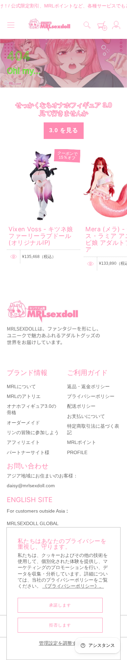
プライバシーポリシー (90, 396)
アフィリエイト (23, 442)
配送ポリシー (81, 406)
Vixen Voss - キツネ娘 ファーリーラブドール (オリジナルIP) (40, 236)
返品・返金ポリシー (88, 386)
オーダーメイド (23, 422)
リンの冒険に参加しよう (33, 432)
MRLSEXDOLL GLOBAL (33, 523)
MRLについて (21, 386)
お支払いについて (86, 416)
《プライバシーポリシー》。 (73, 586)
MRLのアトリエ (24, 396)
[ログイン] (116, 25)
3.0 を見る (63, 130)
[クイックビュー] (13, 256)
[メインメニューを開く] (11, 25)
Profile (77, 452)
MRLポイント (81, 442)
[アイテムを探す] (87, 25)
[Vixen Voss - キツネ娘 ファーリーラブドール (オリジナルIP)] (43, 152)
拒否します (60, 625)
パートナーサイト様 (28, 452)
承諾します (60, 605)
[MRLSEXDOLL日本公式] (49, 25)
